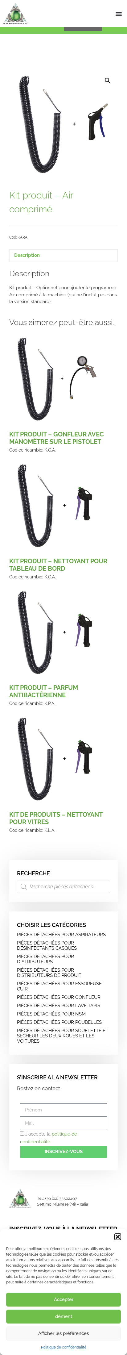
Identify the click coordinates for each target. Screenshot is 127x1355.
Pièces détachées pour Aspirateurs (61, 934)
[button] (118, 1237)
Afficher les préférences (63, 1333)
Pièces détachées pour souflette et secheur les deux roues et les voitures (62, 1036)
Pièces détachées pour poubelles (59, 1022)
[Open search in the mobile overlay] (63, 887)
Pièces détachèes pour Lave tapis (58, 1005)
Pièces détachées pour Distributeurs (45, 959)
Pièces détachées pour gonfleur (58, 997)
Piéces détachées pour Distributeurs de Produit (49, 972)
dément (63, 1316)
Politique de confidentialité (63, 1347)
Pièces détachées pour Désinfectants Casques (47, 945)
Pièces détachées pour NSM (51, 1014)
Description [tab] (27, 255)
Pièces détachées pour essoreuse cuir (59, 986)
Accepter (63, 1299)
